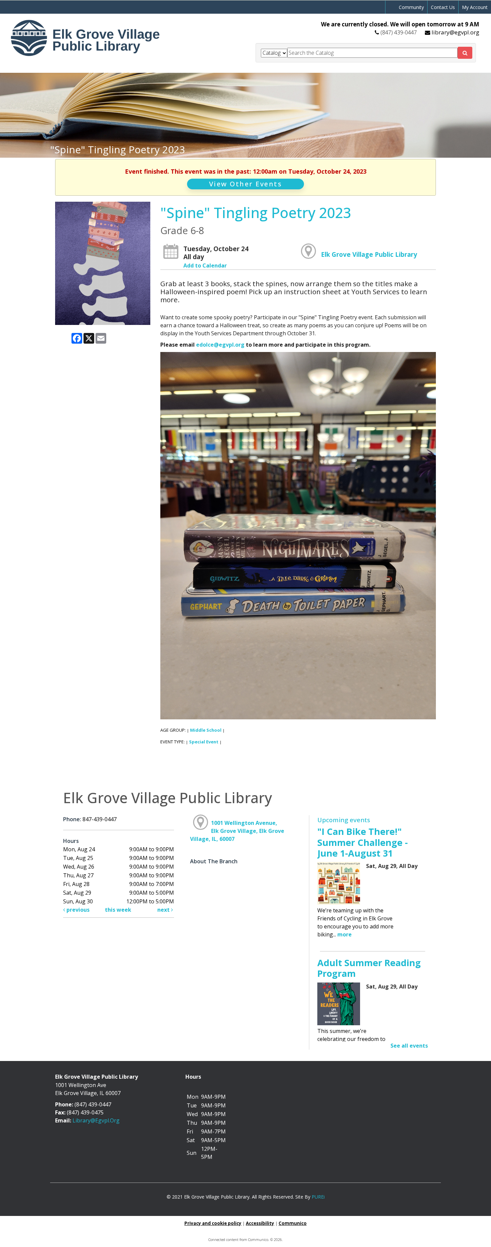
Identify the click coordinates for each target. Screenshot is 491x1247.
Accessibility (260, 1223)
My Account (475, 7)
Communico (293, 1223)
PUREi (318, 1197)
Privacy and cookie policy (212, 1223)
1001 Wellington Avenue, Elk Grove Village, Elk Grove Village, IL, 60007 (237, 831)
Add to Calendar (205, 265)
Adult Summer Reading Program (369, 967)
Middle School (205, 730)
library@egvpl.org (455, 32)
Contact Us (443, 7)
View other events (245, 183)
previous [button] (77, 909)
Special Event (203, 742)
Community (411, 7)
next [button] (164, 909)
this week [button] (118, 909)
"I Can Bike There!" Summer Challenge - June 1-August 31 (362, 842)
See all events (409, 1045)
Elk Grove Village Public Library (369, 254)
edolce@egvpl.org (220, 344)
